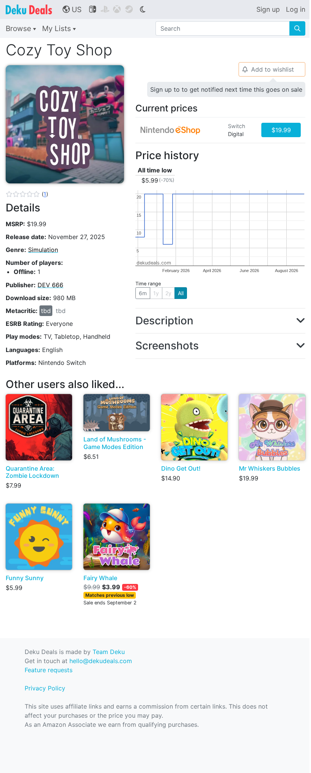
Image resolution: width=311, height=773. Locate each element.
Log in (295, 9)
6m (143, 293)
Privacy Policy (45, 688)
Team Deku (109, 652)
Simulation (43, 249)
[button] (27, 194)
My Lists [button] (57, 28)
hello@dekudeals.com (100, 661)
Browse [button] (19, 28)
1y (156, 293)
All (181, 293)
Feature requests (48, 670)
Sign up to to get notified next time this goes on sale (226, 89)
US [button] (72, 9)
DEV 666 (50, 285)
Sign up (268, 9)
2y (168, 293)
